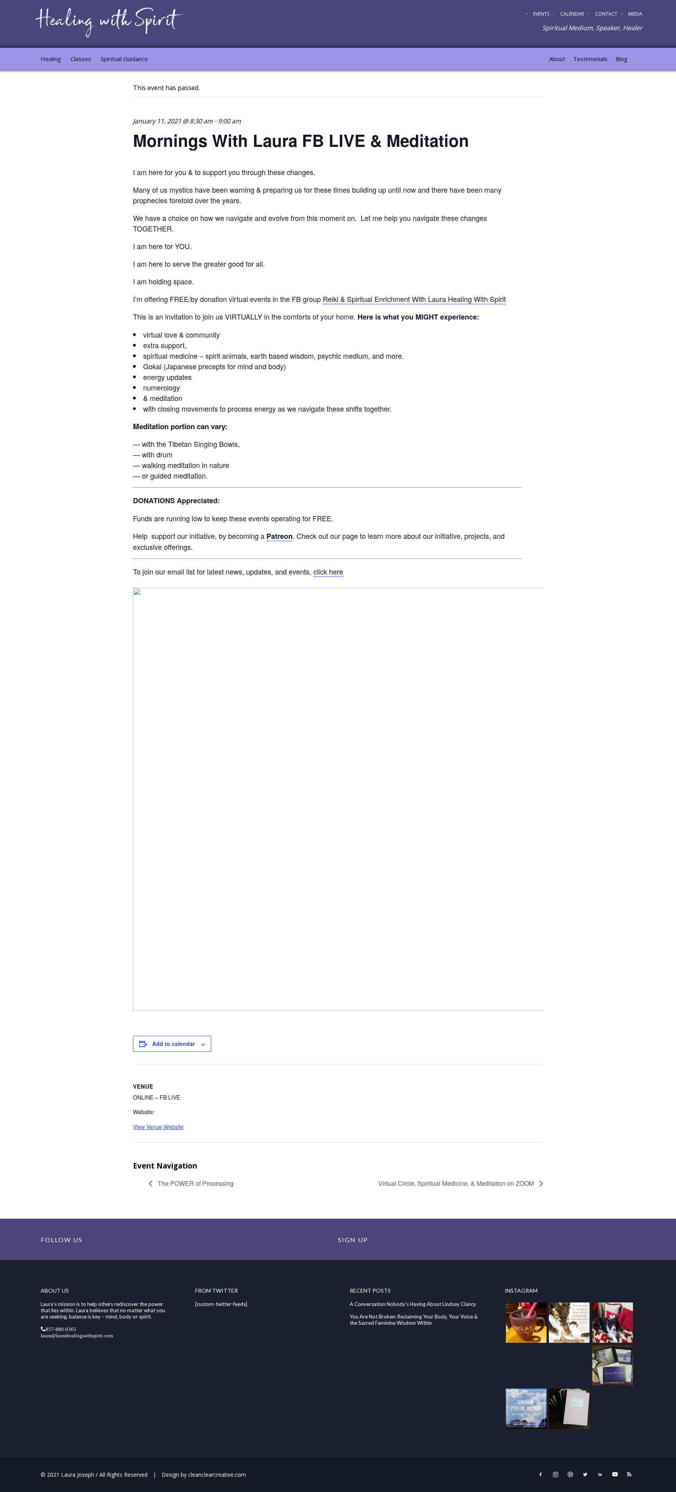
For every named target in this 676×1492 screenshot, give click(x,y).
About (557, 59)
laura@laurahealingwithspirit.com (77, 1335)
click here (328, 571)
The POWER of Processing (195, 1183)
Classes (80, 59)
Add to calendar (173, 1044)
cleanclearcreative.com (217, 1474)
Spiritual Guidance (124, 59)
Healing (51, 59)
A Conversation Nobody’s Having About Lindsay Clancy (413, 1304)
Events (541, 14)
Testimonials (590, 59)
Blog (621, 59)
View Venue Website (158, 1127)
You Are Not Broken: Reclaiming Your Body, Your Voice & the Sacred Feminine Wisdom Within (414, 1319)
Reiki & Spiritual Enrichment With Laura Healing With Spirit (414, 299)
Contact (606, 14)
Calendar (572, 14)
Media (635, 14)
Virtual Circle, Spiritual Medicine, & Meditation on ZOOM (457, 1183)
